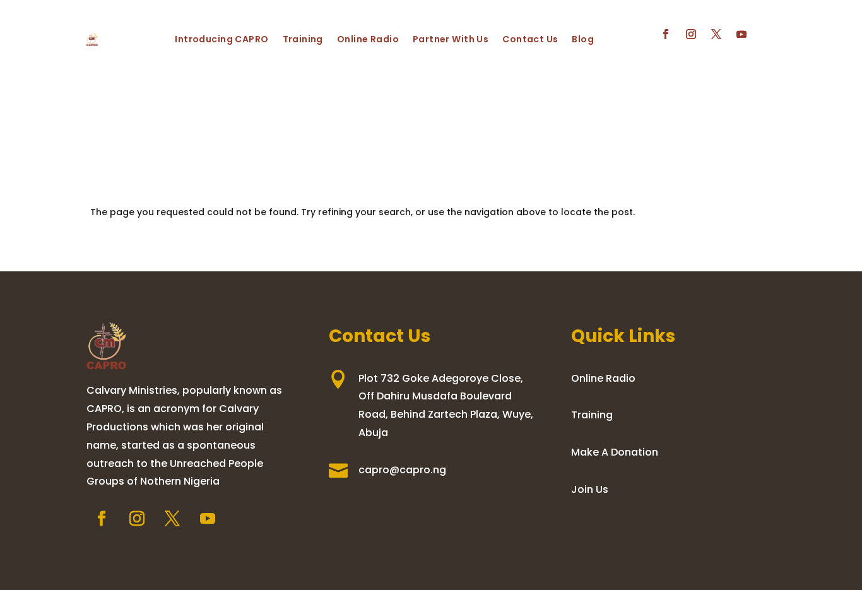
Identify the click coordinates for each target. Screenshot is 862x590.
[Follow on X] (716, 34)
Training (303, 39)
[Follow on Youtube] (741, 34)
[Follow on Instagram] (691, 34)
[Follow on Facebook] (666, 34)
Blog (583, 39)
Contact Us (530, 39)
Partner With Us (450, 39)
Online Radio (368, 39)
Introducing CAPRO (221, 39)
